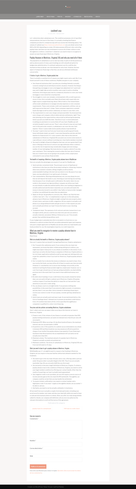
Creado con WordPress (35, 487)
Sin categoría (60, 403)
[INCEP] (68, 7)
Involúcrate (68, 16)
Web (31, 456)
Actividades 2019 (77, 16)
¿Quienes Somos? (40, 16)
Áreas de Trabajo (50, 16)
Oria (49, 487)
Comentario (34, 419)
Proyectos (59, 16)
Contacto (97, 16)
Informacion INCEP (60, 33)
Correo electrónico (36, 448)
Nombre (33, 440)
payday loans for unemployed (41, 408)
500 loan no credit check (72, 408)
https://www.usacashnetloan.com (54, 45)
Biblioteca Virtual (88, 16)
